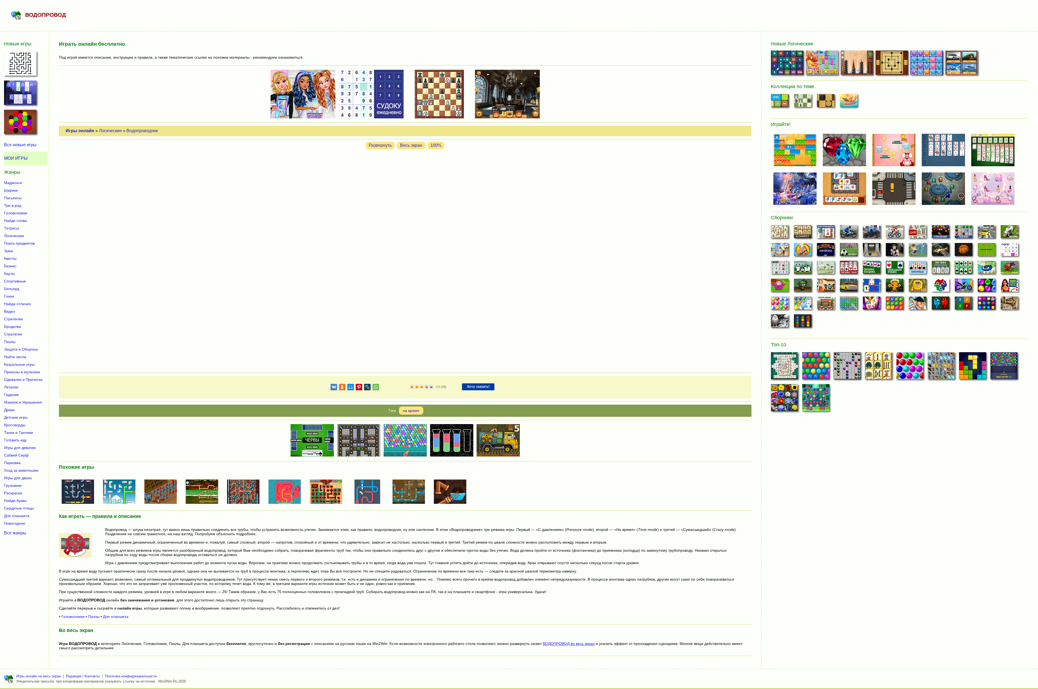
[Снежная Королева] (802, 305)
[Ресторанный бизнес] (802, 251)
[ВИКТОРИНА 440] (962, 64)
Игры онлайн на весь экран (38, 676)
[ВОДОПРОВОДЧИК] (204, 492)
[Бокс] (894, 251)
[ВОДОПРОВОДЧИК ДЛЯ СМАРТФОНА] (369, 492)
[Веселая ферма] (1009, 233)
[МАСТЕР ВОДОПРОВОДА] (80, 492)
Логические (110, 130)
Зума (8, 251)
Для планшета (115, 616)
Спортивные (15, 281)
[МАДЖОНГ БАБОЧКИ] (941, 367)
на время (411, 410)
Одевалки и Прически (23, 379)
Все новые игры (20, 144)
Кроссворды (14, 425)
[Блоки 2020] (894, 305)
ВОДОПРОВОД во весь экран (569, 643)
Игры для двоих (18, 478)
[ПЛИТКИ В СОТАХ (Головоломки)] (20, 123)
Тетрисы (11, 228)
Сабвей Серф (16, 455)
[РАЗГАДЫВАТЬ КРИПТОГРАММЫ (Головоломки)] (20, 94)
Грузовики (13, 485)
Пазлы (93, 616)
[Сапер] (780, 269)
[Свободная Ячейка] (894, 269)
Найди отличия (17, 304)
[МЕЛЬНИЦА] (892, 64)
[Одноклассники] (342, 388)
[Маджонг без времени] (917, 233)
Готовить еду (15, 440)
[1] (412, 387)
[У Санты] (780, 305)
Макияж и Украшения (23, 402)
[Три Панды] (802, 269)
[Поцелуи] (917, 305)
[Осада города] (802, 287)
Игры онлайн (80, 130)
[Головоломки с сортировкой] (802, 322)
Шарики (11, 190)
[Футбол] (848, 251)
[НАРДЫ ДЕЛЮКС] (857, 64)
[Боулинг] (871, 251)
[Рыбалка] (940, 251)
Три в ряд (12, 205)
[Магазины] (825, 287)
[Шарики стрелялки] (940, 233)
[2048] (780, 102)
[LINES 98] (847, 367)
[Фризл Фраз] (780, 287)
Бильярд (11, 289)
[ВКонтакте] (334, 388)
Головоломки (73, 616)
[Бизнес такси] (848, 287)
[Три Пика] (940, 269)
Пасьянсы (13, 198)
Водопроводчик (142, 130)
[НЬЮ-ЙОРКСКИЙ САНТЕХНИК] (245, 492)
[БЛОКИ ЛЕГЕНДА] (972, 367)
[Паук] (848, 269)
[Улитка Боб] (1009, 269)
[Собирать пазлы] (940, 287)
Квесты (10, 258)
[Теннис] (986, 251)
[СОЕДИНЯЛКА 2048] (788, 64)
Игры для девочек (20, 447)
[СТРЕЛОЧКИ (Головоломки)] (20, 65)
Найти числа (15, 357)
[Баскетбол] (963, 251)
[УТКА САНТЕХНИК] (121, 492)
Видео (9, 311)
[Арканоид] (825, 251)
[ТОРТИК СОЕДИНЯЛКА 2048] (927, 64)
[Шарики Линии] (963, 233)
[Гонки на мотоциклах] (848, 233)
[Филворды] (848, 305)
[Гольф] (917, 251)
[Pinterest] (359, 388)
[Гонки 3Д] (986, 233)
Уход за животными (21, 470)
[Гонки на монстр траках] (871, 233)
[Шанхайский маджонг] (780, 233)
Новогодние (14, 523)
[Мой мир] (350, 388)
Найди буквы (15, 500)
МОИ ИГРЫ (16, 158)
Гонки (9, 296)
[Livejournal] (367, 388)
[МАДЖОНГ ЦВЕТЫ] (784, 399)
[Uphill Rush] (986, 269)
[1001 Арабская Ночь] (1009, 287)
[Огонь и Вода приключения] (940, 305)
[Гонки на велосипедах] (894, 233)
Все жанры (15, 533)
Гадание (11, 394)
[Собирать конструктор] (963, 287)
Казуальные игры (19, 364)
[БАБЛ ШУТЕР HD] (1003, 367)
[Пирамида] (917, 269)
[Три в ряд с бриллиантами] (986, 305)
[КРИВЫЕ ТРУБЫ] (452, 492)
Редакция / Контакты (83, 676)
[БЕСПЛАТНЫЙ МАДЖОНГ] (784, 367)
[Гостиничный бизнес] (780, 251)
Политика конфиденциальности (131, 676)
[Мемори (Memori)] (871, 287)
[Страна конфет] (986, 287)
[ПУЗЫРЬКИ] (909, 367)
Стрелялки (13, 319)
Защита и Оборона (21, 349)
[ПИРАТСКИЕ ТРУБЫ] (410, 492)
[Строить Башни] (825, 305)
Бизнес (10, 266)
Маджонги (13, 183)
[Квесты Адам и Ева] (917, 287)
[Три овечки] (825, 269)
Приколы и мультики (22, 372)
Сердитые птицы (19, 508)
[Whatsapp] (375, 388)
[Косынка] (871, 269)
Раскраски (13, 493)
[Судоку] (1009, 251)
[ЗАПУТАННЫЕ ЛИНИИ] (286, 492)
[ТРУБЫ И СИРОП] (328, 492)
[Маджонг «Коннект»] (802, 233)
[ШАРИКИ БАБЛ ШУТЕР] (815, 367)
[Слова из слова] (963, 305)
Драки (9, 410)
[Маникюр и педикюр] (871, 305)
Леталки (11, 387)
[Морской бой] (848, 102)
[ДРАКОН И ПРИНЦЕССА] (823, 64)
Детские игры (16, 417)
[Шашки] (825, 102)
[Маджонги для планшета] (825, 233)
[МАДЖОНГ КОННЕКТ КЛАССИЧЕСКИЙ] (878, 367)
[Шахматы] (802, 102)
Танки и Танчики (18, 432)
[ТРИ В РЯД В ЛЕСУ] (815, 399)
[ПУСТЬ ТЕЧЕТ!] (162, 492)
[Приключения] (780, 322)
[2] (414, 387)
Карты (9, 273)
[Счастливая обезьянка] (894, 287)
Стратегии (13, 334)
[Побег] (1009, 305)
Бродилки (12, 326)
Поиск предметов (19, 243)
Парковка (12, 463)
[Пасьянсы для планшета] (963, 269)
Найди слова (15, 220)
